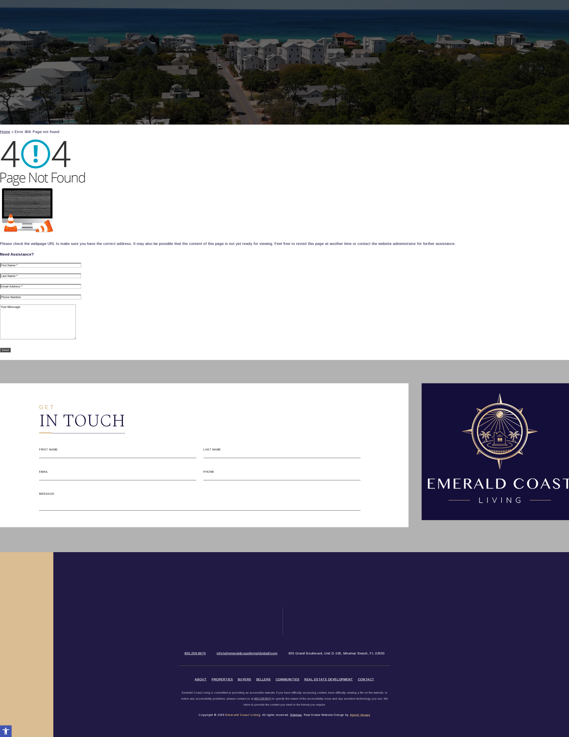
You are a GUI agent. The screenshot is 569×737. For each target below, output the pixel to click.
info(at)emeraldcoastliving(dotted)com (247, 653)
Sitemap (296, 715)
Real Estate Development (328, 679)
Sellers (263, 679)
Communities (287, 679)
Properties (222, 679)
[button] (6, 731)
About (201, 679)
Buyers (244, 679)
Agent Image (360, 715)
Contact (366, 679)
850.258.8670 (195, 653)
